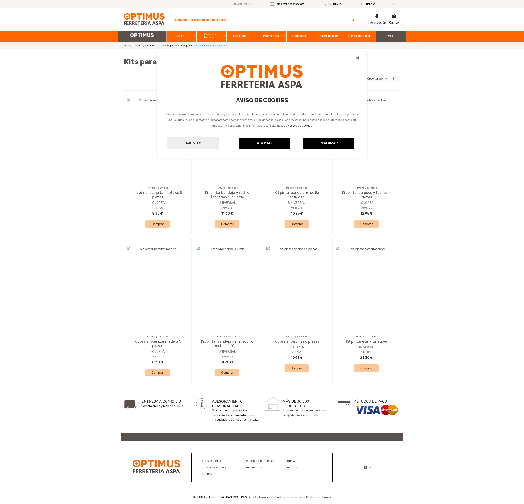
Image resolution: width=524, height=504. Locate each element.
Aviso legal (266, 497)
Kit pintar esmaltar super (366, 341)
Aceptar (265, 143)
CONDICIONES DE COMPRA (259, 461)
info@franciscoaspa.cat (290, 3)
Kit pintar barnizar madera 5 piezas (157, 343)
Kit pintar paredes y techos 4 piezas (366, 194)
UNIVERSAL (227, 203)
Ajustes (193, 143)
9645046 (296, 207)
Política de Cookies (300, 125)
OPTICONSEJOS (253, 467)
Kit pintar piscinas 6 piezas (296, 341)
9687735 (227, 207)
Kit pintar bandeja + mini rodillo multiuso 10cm (227, 343)
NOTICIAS (291, 461)
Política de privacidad (289, 497)
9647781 (158, 356)
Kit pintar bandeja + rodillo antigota (296, 194)
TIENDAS (207, 473)
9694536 (227, 356)
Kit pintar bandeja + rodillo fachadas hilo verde (227, 194)
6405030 (366, 351)
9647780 (157, 207)
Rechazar (329, 143)
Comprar (158, 224)
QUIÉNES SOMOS (211, 461)
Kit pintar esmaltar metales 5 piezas (157, 194)
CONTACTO (292, 467)
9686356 (366, 207)
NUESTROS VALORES (214, 467)
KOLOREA (158, 203)
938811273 (334, 3)
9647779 (297, 351)
